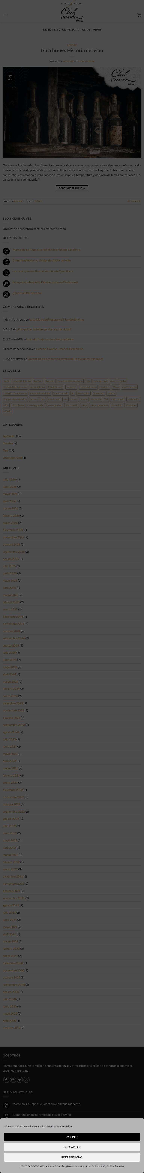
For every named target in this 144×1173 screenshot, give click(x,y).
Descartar (72, 1147)
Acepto (72, 1136)
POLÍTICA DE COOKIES (32, 1166)
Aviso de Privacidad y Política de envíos (65, 1166)
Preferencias (71, 1157)
